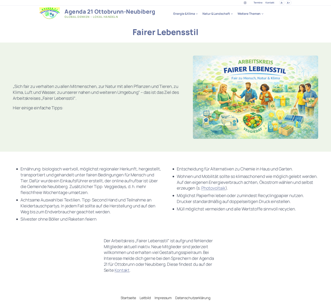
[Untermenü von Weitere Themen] (262, 13)
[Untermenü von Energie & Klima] (197, 13)
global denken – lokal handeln (91, 17)
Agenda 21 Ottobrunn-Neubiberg (110, 11)
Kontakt (269, 2)
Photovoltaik (213, 188)
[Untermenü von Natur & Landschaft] (232, 13)
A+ (288, 2)
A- (282, 2)
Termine (258, 2)
